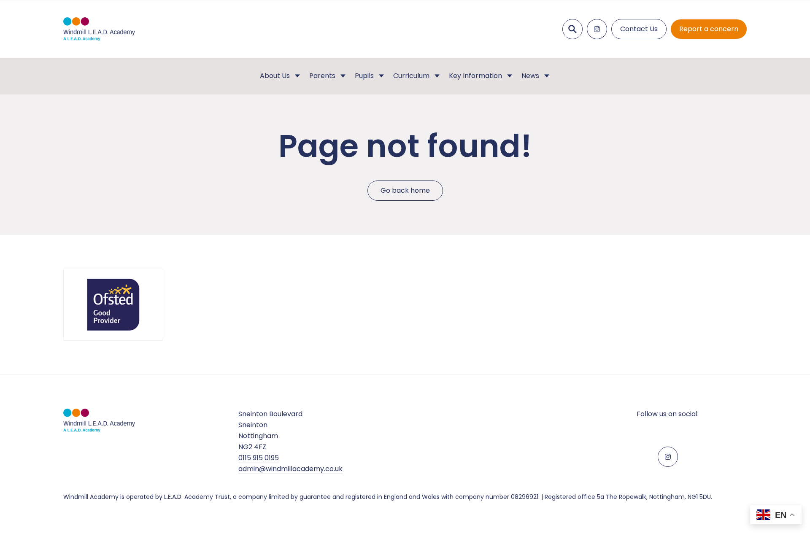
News (530, 76)
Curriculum (411, 76)
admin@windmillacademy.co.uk (290, 469)
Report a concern (708, 29)
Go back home (405, 190)
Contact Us (639, 29)
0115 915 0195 (258, 458)
